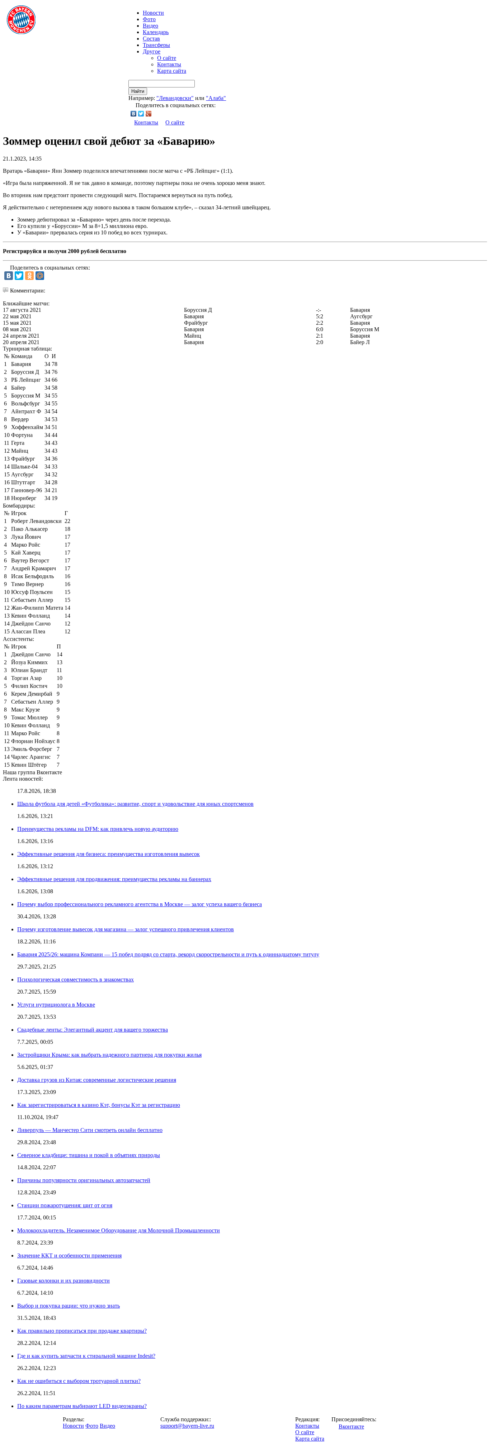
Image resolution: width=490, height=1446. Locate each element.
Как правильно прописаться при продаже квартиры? (82, 1331)
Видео (150, 26)
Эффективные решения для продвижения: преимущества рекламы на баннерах (114, 879)
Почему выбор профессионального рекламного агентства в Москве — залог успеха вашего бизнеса (139, 904)
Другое (151, 51)
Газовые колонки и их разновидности (63, 1281)
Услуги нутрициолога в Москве (56, 1005)
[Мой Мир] (40, 275)
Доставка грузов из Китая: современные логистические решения (96, 1080)
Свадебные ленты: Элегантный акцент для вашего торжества (92, 1030)
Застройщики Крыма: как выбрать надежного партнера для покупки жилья (109, 1055)
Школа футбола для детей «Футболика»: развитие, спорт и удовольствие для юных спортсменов (135, 804)
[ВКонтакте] (133, 113)
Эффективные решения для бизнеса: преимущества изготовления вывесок (108, 854)
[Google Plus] (148, 113)
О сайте (166, 58)
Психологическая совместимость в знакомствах (75, 979)
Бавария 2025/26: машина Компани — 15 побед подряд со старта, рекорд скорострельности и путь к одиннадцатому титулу (168, 954)
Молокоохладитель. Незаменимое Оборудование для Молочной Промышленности (118, 1230)
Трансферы (156, 45)
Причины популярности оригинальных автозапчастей (83, 1180)
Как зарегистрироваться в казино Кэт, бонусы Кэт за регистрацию (98, 1105)
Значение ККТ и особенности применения (69, 1255)
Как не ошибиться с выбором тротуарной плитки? (79, 1381)
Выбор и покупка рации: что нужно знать (68, 1306)
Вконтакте (351, 1426)
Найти (137, 91)
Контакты (169, 64)
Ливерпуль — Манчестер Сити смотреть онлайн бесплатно (89, 1130)
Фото (149, 19)
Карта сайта (171, 71)
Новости (73, 1426)
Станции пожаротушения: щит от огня (64, 1205)
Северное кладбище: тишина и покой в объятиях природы (88, 1155)
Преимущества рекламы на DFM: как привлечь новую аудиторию (97, 829)
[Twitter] (141, 113)
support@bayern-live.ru (187, 1426)
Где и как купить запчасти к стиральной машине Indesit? (86, 1356)
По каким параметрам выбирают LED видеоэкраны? (82, 1406)
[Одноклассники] (29, 275)
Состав (151, 38)
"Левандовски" (175, 98)
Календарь (156, 32)
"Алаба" (216, 98)
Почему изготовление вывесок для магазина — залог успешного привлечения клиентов (125, 929)
